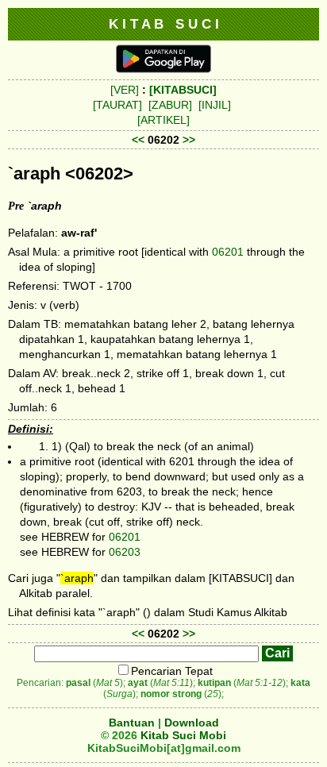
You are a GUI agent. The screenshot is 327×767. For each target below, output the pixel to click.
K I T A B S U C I (164, 24)
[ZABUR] (170, 104)
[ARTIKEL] (163, 120)
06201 (228, 251)
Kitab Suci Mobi (183, 735)
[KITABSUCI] (183, 89)
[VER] (124, 89)
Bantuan (132, 722)
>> (189, 139)
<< (138, 139)
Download (191, 722)
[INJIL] (214, 104)
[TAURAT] (117, 104)
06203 (124, 551)
